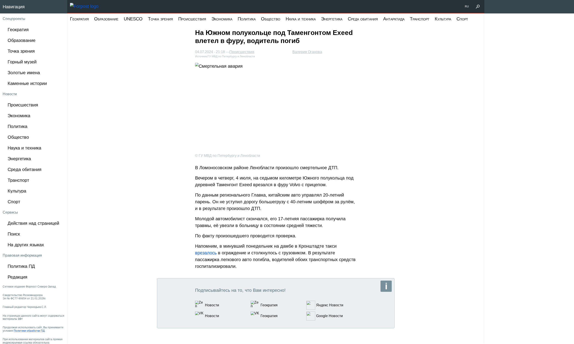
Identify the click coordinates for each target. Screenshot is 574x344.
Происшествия (192, 18)
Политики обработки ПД (29, 330)
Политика (247, 18)
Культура (443, 18)
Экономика (221, 18)
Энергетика (331, 18)
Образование (106, 18)
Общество (270, 18)
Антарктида (393, 18)
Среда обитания (363, 18)
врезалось (206, 252)
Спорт (462, 18)
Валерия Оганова (307, 52)
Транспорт (419, 18)
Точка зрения (160, 18)
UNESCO (133, 18)
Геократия (79, 18)
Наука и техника (301, 18)
